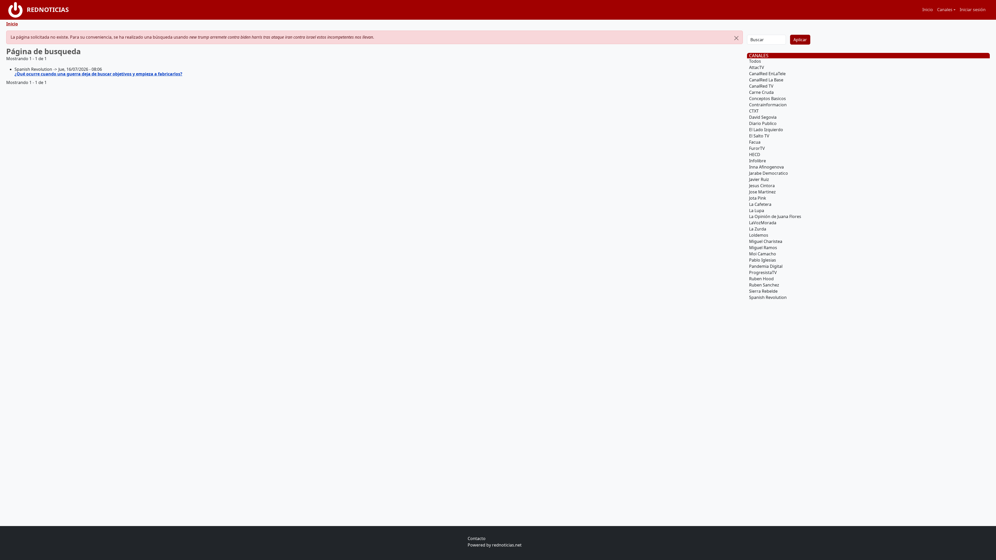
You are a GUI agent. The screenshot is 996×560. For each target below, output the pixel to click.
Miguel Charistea (765, 241)
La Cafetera (760, 204)
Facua (754, 142)
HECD (754, 154)
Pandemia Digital (766, 266)
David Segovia (763, 117)
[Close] (736, 38)
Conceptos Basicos (767, 98)
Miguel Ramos (763, 247)
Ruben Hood (761, 279)
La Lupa (756, 210)
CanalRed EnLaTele (767, 73)
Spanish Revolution (768, 297)
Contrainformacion (768, 105)
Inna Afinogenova (766, 167)
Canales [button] (944, 9)
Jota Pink (757, 198)
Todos (755, 61)
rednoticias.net (507, 545)
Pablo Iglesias (762, 260)
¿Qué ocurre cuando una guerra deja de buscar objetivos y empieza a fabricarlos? (98, 74)
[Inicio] (17, 10)
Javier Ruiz (759, 179)
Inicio (927, 9)
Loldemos (758, 235)
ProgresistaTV (763, 272)
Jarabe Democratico (768, 173)
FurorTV (757, 148)
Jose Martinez (762, 192)
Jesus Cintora (762, 185)
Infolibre (757, 161)
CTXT (754, 111)
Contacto (477, 538)
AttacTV (756, 67)
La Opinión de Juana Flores (775, 216)
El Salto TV (759, 136)
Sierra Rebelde (763, 291)
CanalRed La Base (766, 80)
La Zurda (757, 229)
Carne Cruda (761, 92)
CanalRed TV (761, 86)
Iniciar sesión (973, 9)
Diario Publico (763, 123)
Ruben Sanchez (764, 285)
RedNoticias (48, 9)
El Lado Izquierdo (766, 129)
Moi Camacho (762, 254)
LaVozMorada (762, 223)
